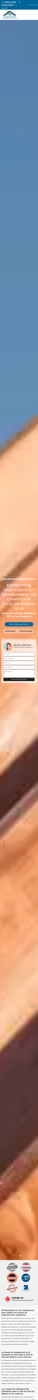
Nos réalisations (19, 624)
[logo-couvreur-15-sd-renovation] (9, 15)
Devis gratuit (10, 631)
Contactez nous (25, 631)
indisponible (10, 2)
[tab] (19, 700)
